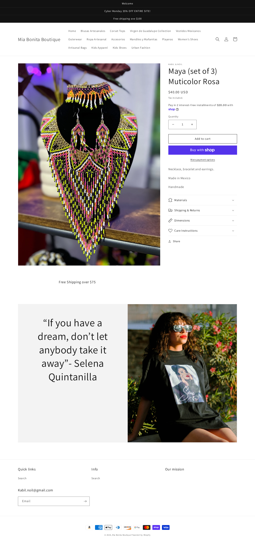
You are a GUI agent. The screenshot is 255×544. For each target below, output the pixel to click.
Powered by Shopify (141, 535)
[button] (217, 39)
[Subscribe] (85, 501)
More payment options (202, 159)
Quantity (173, 116)
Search (22, 478)
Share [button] (176, 241)
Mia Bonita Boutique (121, 535)
